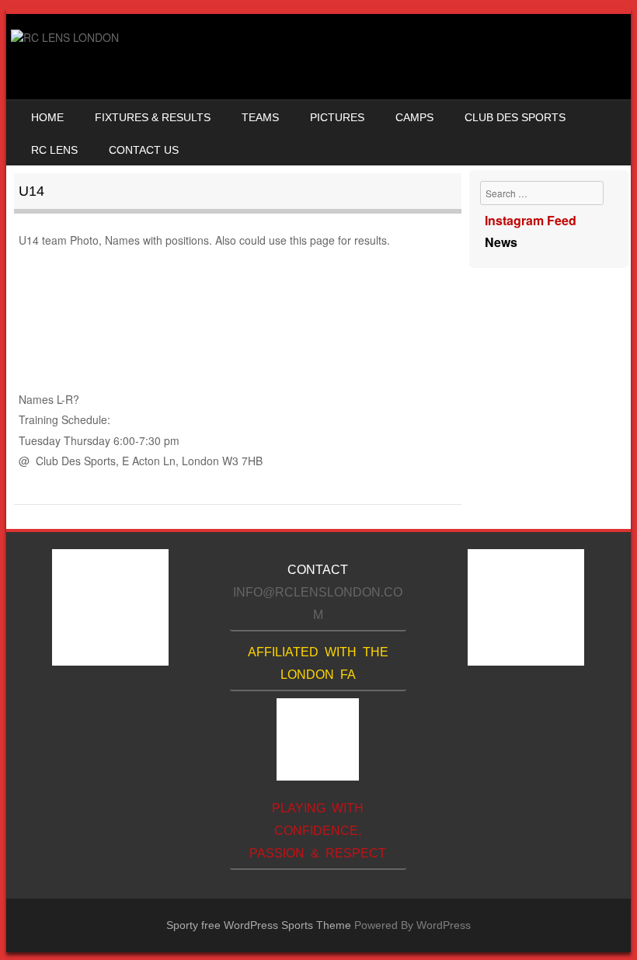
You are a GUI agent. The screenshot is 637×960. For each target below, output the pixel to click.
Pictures (337, 117)
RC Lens (54, 150)
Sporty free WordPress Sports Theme (258, 925)
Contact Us (144, 150)
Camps (414, 117)
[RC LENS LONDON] (65, 37)
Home (47, 117)
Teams (260, 117)
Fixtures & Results (153, 117)
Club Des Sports (515, 117)
